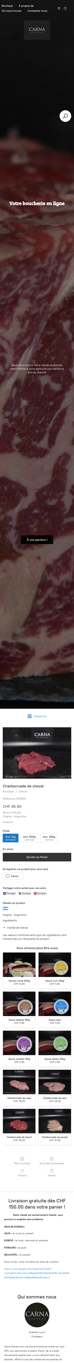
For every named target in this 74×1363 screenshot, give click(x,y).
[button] (13, 876)
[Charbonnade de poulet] (55, 1121)
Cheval (23, 791)
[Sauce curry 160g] (55, 965)
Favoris (22, 1175)
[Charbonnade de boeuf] (19, 1121)
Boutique (8, 791)
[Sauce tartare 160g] (55, 1043)
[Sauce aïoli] (55, 1004)
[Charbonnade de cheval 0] (37, 753)
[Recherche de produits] (65, 116)
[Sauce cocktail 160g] (19, 1043)
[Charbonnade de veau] (19, 1082)
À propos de (26, 5)
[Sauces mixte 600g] (19, 965)
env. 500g (29, 838)
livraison (8, 822)
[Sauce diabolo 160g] (19, 1004)
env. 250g (49, 838)
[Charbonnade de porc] (55, 1082)
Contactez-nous (37, 10)
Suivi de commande (52, 1163)
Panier (52, 1175)
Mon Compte (22, 1163)
